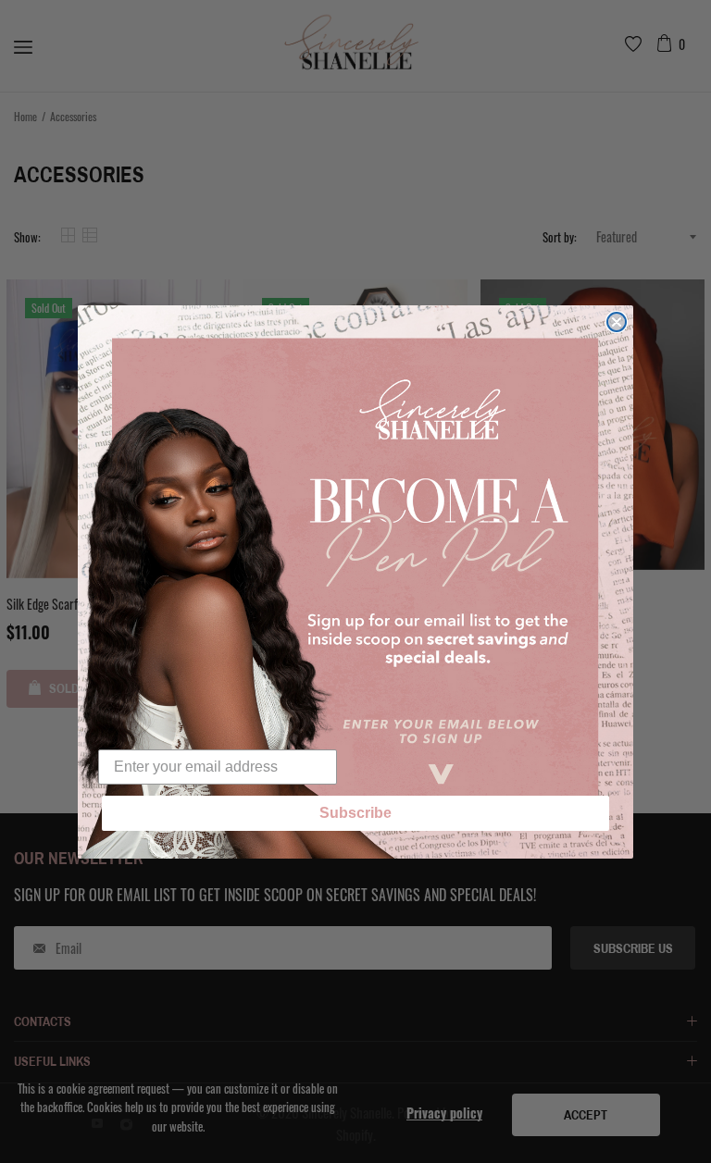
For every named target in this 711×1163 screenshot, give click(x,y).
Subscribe (355, 813)
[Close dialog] (616, 322)
